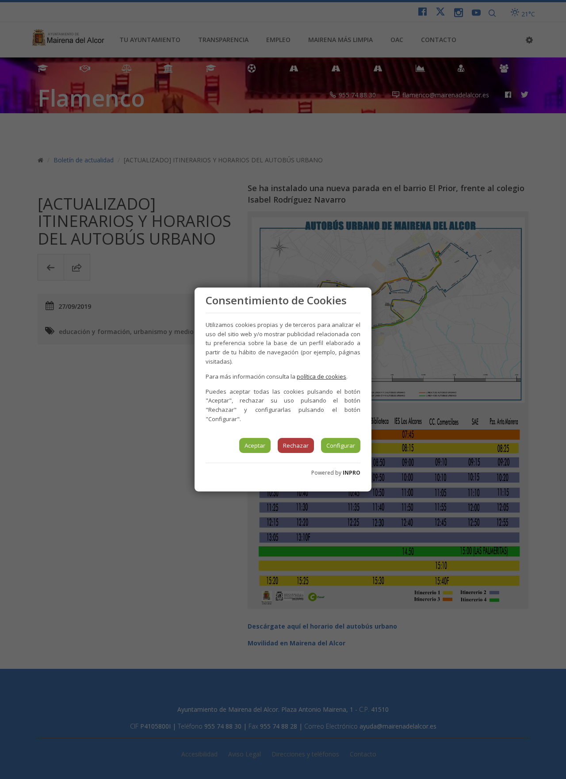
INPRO (351, 472)
